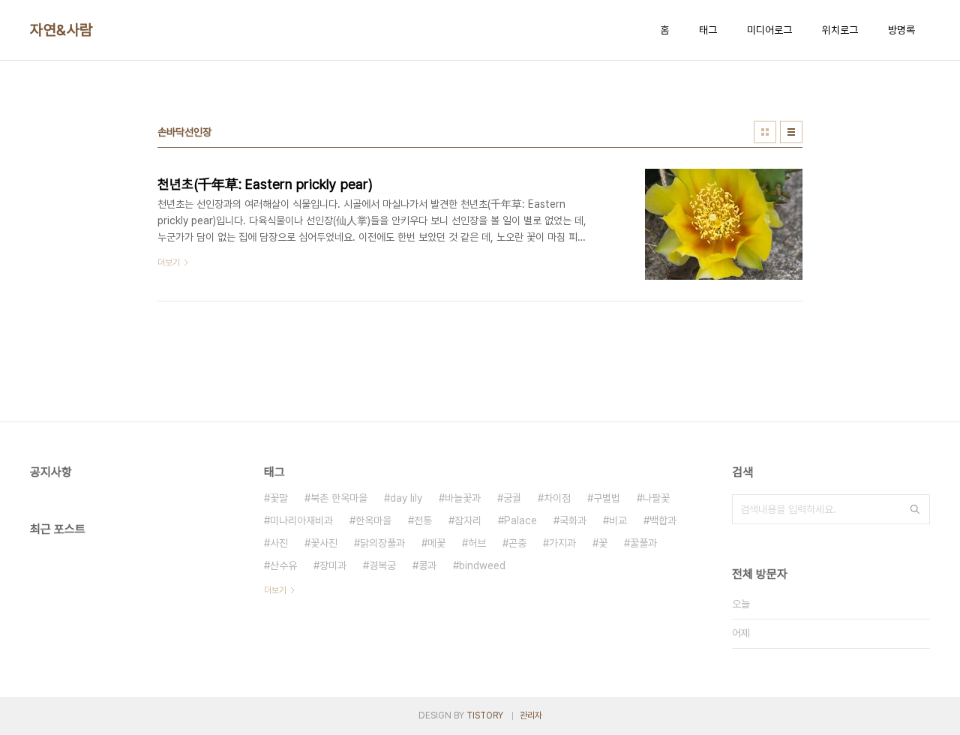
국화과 (573, 520)
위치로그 (840, 30)
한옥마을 (374, 520)
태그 (708, 30)
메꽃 (437, 543)
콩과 (427, 566)
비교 (618, 520)
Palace (520, 520)
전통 (423, 520)
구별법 (606, 498)
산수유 (283, 566)
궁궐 (512, 498)
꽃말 (279, 498)
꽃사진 (324, 543)
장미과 (333, 566)
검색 (915, 509)
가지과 (562, 543)
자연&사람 (61, 30)
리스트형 (791, 132)
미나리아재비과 (301, 520)
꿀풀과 (643, 543)
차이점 (557, 498)
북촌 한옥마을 (339, 498)
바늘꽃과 (463, 498)
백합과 (663, 520)
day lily (406, 498)
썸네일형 (765, 132)
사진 (279, 543)
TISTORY (484, 715)
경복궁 (382, 566)
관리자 (531, 715)
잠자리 (468, 520)
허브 (477, 543)
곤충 (517, 543)
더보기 (275, 590)
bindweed (482, 566)
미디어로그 (769, 30)
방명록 (901, 30)
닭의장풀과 (382, 543)
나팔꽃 (656, 498)
